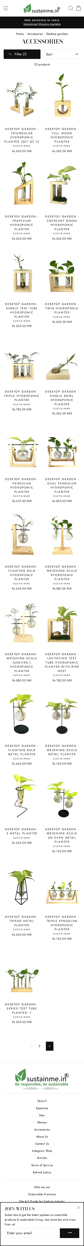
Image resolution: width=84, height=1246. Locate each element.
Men (42, 1115)
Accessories (35, 34)
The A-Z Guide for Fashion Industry (42, 1201)
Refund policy (42, 1172)
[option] (42, 22)
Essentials (42, 1108)
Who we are (42, 1187)
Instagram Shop (42, 1151)
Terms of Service (42, 1165)
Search (42, 1101)
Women (42, 1122)
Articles (42, 1158)
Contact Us (42, 1143)
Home (20, 34)
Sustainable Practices (42, 1194)
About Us (42, 1136)
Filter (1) (20, 54)
